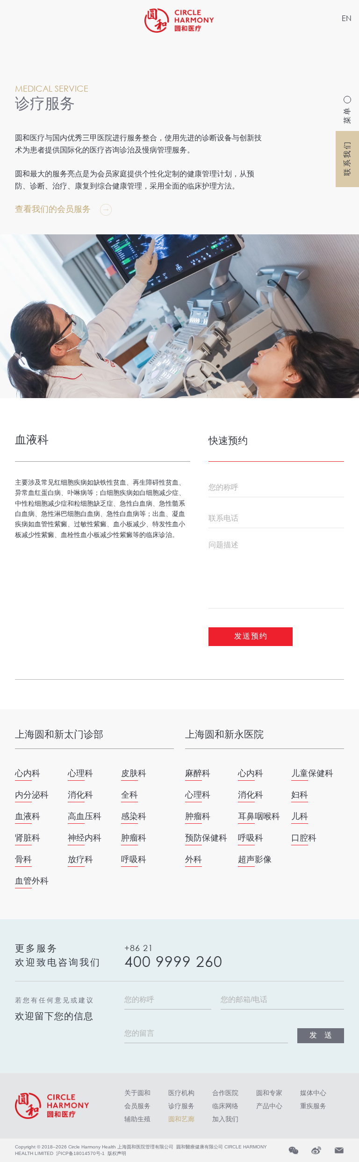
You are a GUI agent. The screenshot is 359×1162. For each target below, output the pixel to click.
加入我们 (225, 1119)
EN (347, 18)
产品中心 (269, 1106)
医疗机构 (181, 1093)
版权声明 (117, 1153)
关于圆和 (137, 1093)
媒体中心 (313, 1093)
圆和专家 (269, 1093)
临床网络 (225, 1106)
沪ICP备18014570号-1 (80, 1153)
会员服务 (137, 1106)
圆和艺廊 (181, 1119)
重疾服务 (313, 1106)
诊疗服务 (181, 1106)
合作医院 (225, 1093)
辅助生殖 (137, 1119)
